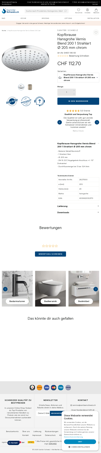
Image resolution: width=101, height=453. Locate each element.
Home (4, 30)
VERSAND (53, 444)
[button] (50, 254)
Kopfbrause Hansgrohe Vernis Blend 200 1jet (12, 354)
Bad (3, 18)
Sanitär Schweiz (67, 30)
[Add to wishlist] (96, 32)
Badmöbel (83, 301)
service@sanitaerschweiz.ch (84, 405)
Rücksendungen (51, 431)
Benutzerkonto (12, 431)
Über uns (26, 431)
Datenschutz (50, 435)
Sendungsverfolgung (9, 2)
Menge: (60, 87)
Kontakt (95, 4)
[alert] (80, 431)
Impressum (36, 435)
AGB (61, 435)
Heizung (45, 18)
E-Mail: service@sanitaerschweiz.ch (85, 2)
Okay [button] (80, 442)
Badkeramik (50, 301)
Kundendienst (7, 4)
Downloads (63, 212)
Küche (23, 18)
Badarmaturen (17, 301)
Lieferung (62, 206)
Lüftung (68, 18)
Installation (93, 18)
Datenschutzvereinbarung (73, 437)
